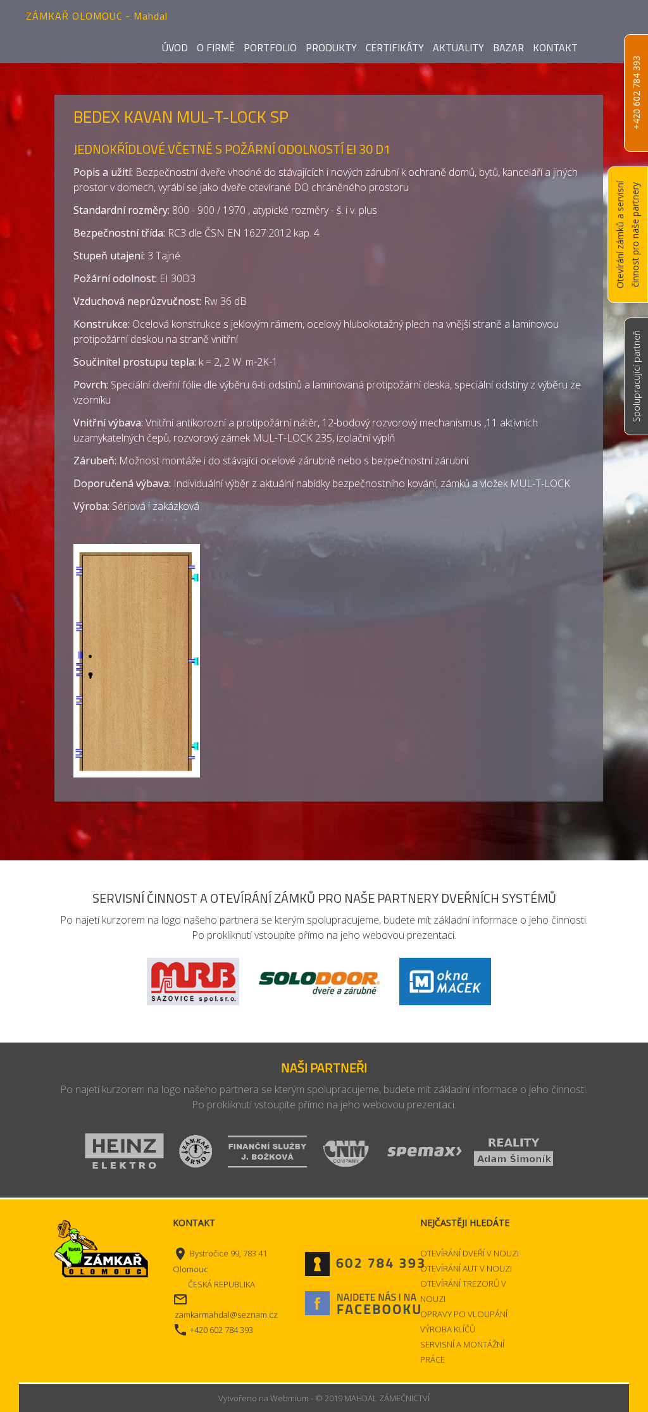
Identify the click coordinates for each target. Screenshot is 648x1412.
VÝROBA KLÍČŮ (447, 1329)
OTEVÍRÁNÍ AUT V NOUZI (466, 1268)
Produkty (331, 47)
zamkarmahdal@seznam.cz (226, 1314)
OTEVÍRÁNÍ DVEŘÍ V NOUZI (469, 1253)
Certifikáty (395, 47)
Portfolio (270, 47)
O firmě (216, 47)
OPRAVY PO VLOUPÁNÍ (464, 1314)
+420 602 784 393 (636, 93)
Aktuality (458, 47)
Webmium (289, 1398)
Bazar (508, 47)
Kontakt (555, 47)
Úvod (175, 47)
